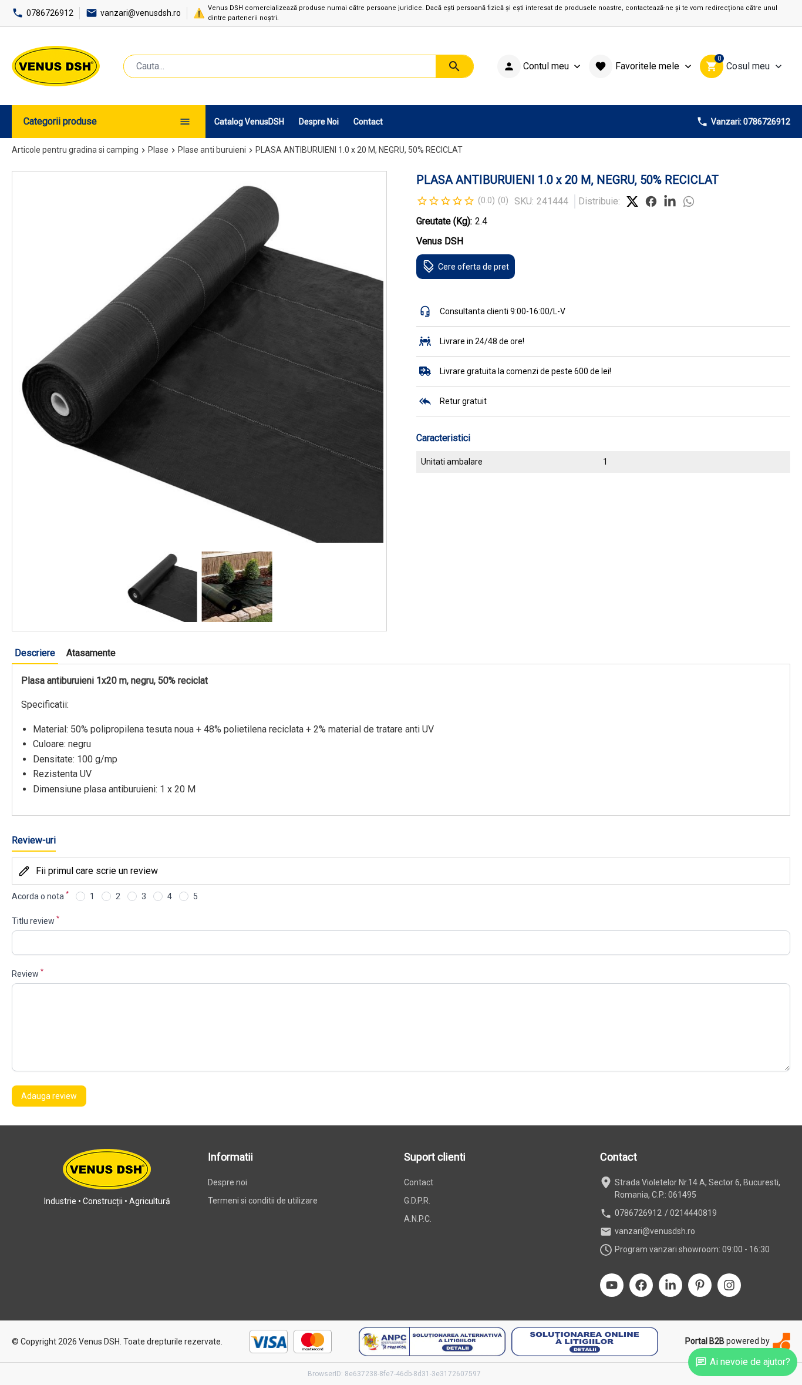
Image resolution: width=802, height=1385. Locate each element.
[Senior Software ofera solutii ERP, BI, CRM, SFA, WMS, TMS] (781, 1341)
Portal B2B (705, 1341)
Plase (158, 149)
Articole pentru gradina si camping (75, 149)
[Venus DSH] (56, 66)
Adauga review (49, 1096)
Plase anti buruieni (212, 149)
